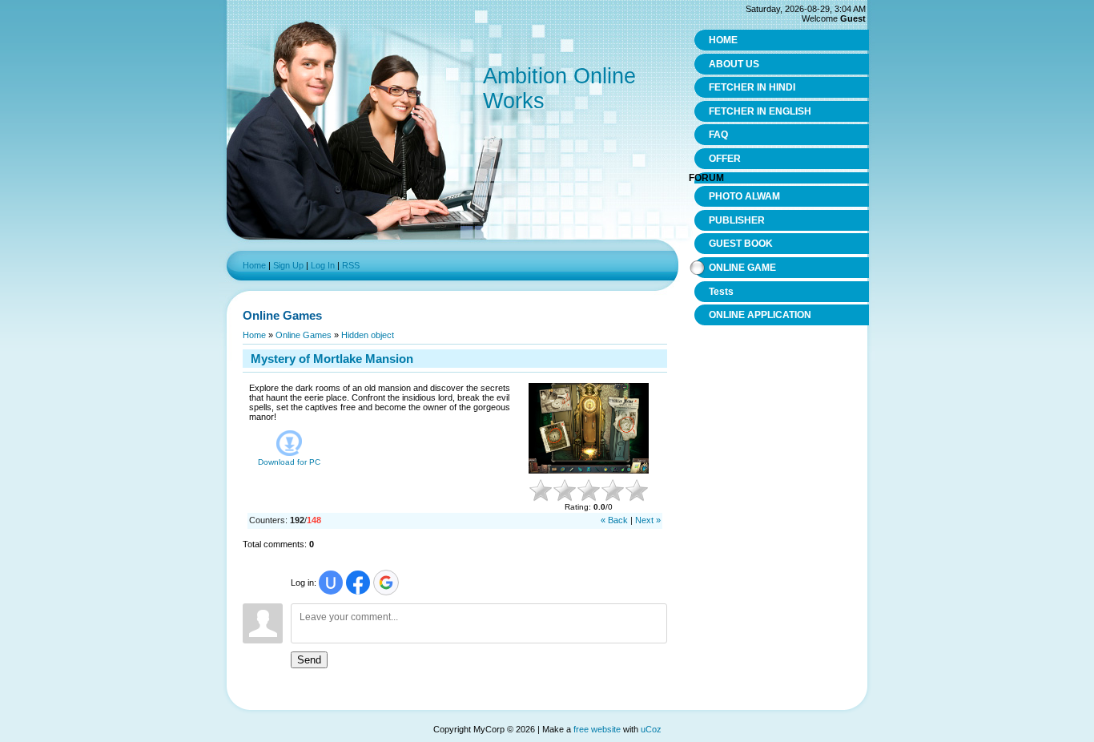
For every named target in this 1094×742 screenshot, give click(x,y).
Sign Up (288, 265)
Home (254, 265)
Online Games (304, 335)
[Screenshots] (589, 428)
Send (309, 660)
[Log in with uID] (331, 583)
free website (597, 729)
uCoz (651, 729)
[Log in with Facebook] (358, 583)
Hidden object (367, 335)
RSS (351, 265)
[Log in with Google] (386, 582)
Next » (648, 520)
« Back (614, 520)
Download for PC (289, 462)
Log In (323, 265)
